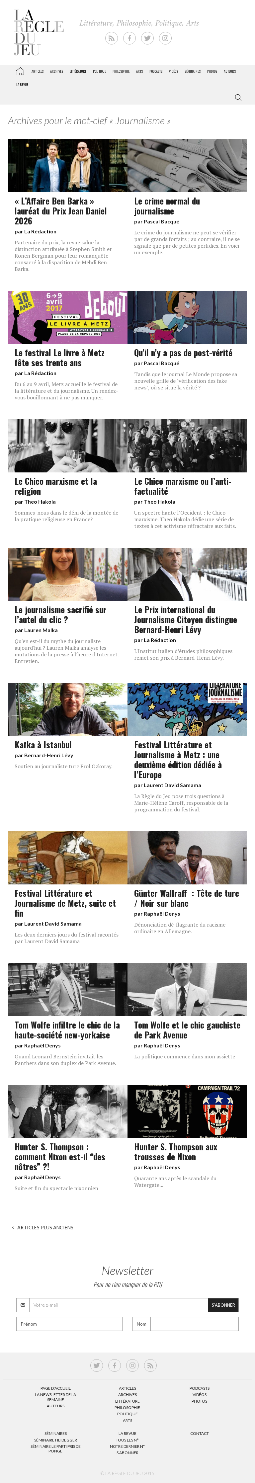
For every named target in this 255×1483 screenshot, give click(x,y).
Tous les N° (127, 1440)
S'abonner (223, 1305)
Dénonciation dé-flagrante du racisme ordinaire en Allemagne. (179, 928)
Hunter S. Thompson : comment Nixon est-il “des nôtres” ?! (60, 1156)
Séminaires (193, 71)
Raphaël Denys (162, 913)
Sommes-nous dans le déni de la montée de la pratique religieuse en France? (66, 516)
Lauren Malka (41, 630)
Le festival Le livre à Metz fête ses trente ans (60, 357)
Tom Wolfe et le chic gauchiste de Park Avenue (187, 1029)
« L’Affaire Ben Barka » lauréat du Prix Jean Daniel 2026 (61, 210)
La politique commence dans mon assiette (184, 1056)
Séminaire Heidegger (55, 1440)
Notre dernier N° (127, 1446)
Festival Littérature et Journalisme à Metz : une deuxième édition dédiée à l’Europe (178, 759)
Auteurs (230, 71)
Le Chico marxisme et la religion (56, 485)
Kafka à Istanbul (43, 744)
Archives (56, 71)
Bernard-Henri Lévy (48, 755)
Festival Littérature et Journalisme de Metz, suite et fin (65, 902)
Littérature (78, 71)
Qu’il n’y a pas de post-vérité (183, 352)
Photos (212, 71)
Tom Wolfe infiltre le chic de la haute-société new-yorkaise (67, 1029)
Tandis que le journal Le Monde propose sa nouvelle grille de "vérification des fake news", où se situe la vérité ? (185, 381)
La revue (22, 84)
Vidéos (173, 71)
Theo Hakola (40, 501)
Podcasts (155, 71)
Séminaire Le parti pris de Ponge (56, 1448)
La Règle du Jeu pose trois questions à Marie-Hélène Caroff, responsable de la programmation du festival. (181, 802)
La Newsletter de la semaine (55, 1397)
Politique (99, 71)
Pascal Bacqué (161, 221)
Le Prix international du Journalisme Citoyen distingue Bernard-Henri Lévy (185, 619)
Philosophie (121, 71)
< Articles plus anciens (42, 1227)
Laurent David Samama (172, 785)
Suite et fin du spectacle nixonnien (56, 1188)
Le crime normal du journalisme (167, 205)
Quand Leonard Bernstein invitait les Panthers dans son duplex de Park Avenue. (65, 1060)
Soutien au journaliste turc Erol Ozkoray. (64, 766)
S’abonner (127, 1452)
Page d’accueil (56, 1388)
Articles (37, 71)
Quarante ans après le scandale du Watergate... (175, 1182)
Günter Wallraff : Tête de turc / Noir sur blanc (186, 897)
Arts (139, 71)
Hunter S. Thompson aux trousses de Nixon (175, 1151)
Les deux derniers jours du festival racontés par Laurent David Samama (67, 938)
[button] (237, 98)
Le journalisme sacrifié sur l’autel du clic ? (61, 614)
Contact (199, 1433)
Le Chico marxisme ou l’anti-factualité (182, 485)
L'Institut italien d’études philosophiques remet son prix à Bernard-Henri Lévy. (183, 654)
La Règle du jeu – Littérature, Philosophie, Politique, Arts (20, 70)
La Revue (127, 1433)
